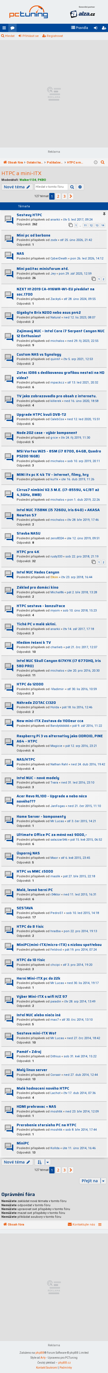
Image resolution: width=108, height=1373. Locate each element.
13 (97, 225)
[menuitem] (79, 28)
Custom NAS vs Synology (39, 354)
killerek (55, 401)
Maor (54, 858)
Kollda (55, 1148)
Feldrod (56, 949)
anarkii (55, 219)
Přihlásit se (30, 36)
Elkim (54, 577)
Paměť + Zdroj (29, 1052)
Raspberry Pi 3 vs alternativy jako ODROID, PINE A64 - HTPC (60, 738)
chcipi (55, 965)
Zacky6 (55, 299)
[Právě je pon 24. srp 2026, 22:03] (95, 163)
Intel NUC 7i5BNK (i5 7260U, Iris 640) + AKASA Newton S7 (58, 512)
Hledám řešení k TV (34, 642)
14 (102, 225)
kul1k (54, 479)
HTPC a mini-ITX (21, 173)
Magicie (56, 746)
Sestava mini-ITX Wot (36, 1033)
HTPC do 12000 (30, 684)
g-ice (54, 437)
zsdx (53, 240)
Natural (55, 317)
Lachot (55, 1093)
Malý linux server (32, 1070)
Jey (53, 273)
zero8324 (57, 538)
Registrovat (55, 36)
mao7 (54, 1019)
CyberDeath (58, 258)
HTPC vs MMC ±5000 (35, 871)
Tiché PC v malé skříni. (36, 624)
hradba (55, 931)
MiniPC (23, 1143)
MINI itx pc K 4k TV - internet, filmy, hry (53, 475)
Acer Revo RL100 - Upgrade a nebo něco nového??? (52, 798)
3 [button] (64, 196)
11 (85, 225)
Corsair (55, 1075)
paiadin (55, 1001)
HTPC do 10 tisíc (31, 960)
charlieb (56, 647)
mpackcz (57, 382)
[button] (71, 196)
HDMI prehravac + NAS (36, 1106)
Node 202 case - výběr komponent (47, 433)
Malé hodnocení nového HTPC (43, 1088)
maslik (55, 876)
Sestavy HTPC (29, 215)
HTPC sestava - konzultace (41, 606)
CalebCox (57, 419)
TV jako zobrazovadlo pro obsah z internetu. (57, 396)
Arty (43, 1357)
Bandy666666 (59, 726)
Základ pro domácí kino (37, 587)
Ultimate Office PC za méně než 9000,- (52, 835)
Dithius (55, 1056)
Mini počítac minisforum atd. (43, 269)
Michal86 (57, 592)
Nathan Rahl (59, 764)
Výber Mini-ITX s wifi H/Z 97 (42, 996)
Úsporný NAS (28, 853)
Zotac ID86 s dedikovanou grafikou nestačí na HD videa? (60, 375)
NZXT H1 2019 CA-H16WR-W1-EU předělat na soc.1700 (55, 291)
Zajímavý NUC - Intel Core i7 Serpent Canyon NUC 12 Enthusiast (61, 333)
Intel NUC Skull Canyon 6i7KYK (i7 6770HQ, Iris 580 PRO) (59, 663)
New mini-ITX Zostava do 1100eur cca (50, 721)
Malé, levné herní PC (35, 890)
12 (91, 225)
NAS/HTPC (26, 759)
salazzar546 (58, 839)
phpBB (39, 1352)
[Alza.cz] (82, 12)
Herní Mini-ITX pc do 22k (38, 978)
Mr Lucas (57, 821)
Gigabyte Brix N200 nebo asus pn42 (49, 312)
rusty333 (56, 556)
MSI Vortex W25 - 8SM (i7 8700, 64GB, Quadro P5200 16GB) (59, 453)
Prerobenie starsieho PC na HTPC (46, 1125)
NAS (20, 253)
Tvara (54, 782)
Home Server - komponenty (41, 816)
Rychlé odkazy (5, 29)
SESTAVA (25, 908)
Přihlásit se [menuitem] (97, 29)
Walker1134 (27, 180)
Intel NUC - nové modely (38, 778)
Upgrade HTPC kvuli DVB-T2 (41, 414)
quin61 (55, 359)
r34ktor (55, 894)
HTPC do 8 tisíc (30, 926)
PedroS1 (56, 913)
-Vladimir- (57, 689)
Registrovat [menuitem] (105, 29)
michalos (57, 341)
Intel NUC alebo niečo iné (39, 1015)
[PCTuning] (28, 12)
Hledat (9, 36)
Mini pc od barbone (33, 235)
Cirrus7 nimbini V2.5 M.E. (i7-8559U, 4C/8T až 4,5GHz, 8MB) (58, 492)
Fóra (14, 29)
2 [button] (58, 196)
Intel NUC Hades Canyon (38, 572)
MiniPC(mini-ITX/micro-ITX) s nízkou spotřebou (59, 945)
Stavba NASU (28, 533)
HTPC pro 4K (28, 552)
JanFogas (57, 806)
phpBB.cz (64, 1362)
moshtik (56, 1111)
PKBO (42, 180)
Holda (54, 707)
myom (55, 610)
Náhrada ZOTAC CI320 (36, 703)
